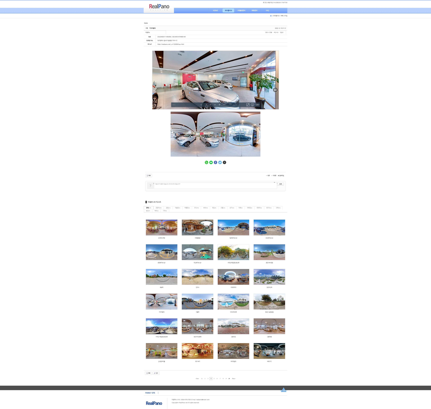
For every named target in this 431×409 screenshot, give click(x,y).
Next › (233, 378)
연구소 (268, 208)
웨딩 (214, 208)
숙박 (205, 208)
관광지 (158, 208)
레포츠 (259, 208)
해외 (156, 210)
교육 (278, 208)
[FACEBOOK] (215, 162)
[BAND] (206, 162)
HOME (215, 10)
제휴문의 (254, 10)
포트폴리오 (228, 10)
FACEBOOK (277, 2)
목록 (149, 175)
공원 (168, 208)
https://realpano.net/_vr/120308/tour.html (170, 44)
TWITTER (284, 2)
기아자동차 (152, 28)
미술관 (177, 208)
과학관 (249, 208)
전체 (148, 208)
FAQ (267, 10)
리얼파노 (147, 32)
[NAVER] (211, 162)
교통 (223, 208)
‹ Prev (197, 378)
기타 (165, 210)
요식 (196, 208)
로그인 (265, 2)
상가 (232, 208)
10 (229, 378)
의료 (240, 208)
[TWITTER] (220, 162)
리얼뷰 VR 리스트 (154, 202)
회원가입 (270, 2)
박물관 (187, 208)
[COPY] (224, 162)
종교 (148, 210)
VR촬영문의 (241, 10)
